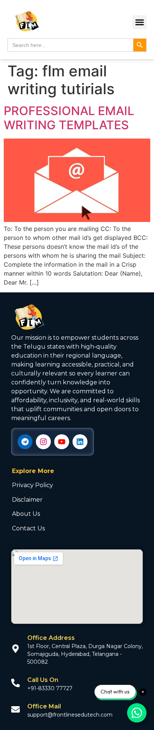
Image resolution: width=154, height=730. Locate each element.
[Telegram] (25, 441)
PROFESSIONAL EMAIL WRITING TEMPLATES (69, 118)
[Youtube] (61, 441)
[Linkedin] (80, 441)
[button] (140, 22)
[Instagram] (43, 441)
